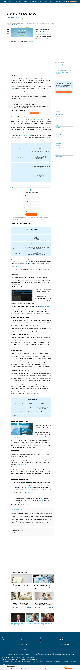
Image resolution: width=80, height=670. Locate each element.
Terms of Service (62, 637)
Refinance (58, 152)
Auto (57, 116)
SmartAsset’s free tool (28, 487)
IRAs (12, 88)
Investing (45, 1)
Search (22, 637)
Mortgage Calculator (60, 75)
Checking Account (59, 120)
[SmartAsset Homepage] (8, 1)
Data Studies (58, 127)
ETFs (42, 119)
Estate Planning (59, 132)
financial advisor (32, 41)
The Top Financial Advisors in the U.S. (63, 70)
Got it (68, 667)
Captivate (22, 642)
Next (31, 214)
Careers (3, 639)
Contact (3, 637)
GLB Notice (61, 642)
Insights (57, 136)
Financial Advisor (59, 134)
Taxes (20, 1)
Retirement (25, 1)
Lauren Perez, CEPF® (17, 509)
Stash (15, 498)
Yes (14, 532)
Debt (57, 129)
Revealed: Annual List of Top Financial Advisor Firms (17, 624)
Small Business (59, 156)
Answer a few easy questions (19, 100)
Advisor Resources (59, 114)
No (14, 534)
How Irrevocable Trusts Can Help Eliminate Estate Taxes (46, 624)
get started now (30, 492)
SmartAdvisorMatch (24, 649)
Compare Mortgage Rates (61, 78)
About (22, 639)
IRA (41, 129)
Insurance (58, 138)
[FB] (8, 31)
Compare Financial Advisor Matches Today (64, 64)
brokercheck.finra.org (21, 464)
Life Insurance (58, 143)
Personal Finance (59, 147)
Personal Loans (59, 149)
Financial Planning (33, 1)
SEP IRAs (25, 263)
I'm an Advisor (66, 1)
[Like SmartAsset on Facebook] (40, 638)
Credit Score (58, 125)
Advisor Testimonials (24, 646)
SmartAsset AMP (24, 644)
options (34, 119)
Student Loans (59, 158)
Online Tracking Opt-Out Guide (64, 644)
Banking (40, 1)
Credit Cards (58, 123)
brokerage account (28, 135)
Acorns (41, 500)
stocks (38, 119)
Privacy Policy (61, 639)
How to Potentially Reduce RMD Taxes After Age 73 (32, 624)
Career (57, 118)
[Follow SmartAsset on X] (40, 640)
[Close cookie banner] (78, 666)
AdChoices (61, 641)
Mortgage (16, 1)
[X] (8, 29)
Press (22, 647)
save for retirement (36, 485)
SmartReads (57, 1)
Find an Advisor (73, 1)
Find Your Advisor (34, 112)
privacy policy (41, 668)
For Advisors (51, 1)
